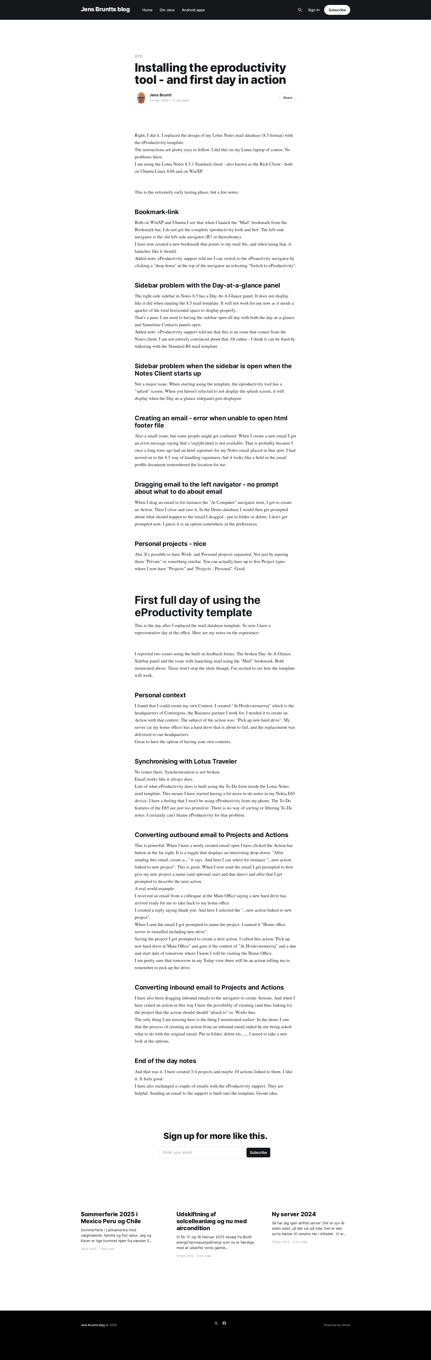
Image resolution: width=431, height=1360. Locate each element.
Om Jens (167, 10)
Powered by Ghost (337, 1325)
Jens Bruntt (161, 95)
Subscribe (337, 10)
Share (287, 98)
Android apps (193, 10)
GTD (139, 56)
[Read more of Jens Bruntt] (141, 97)
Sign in (314, 10)
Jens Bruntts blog (105, 9)
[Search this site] (299, 9)
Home (147, 10)
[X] (216, 1323)
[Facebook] (224, 1323)
